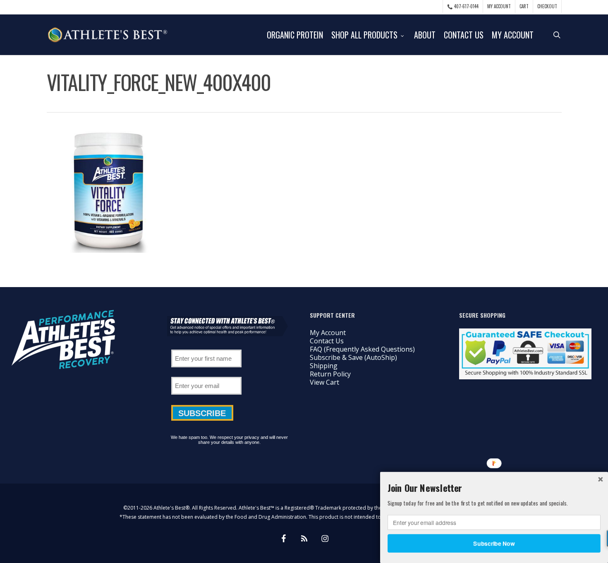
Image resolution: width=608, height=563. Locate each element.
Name (206, 346)
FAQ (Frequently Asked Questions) (362, 349)
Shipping (324, 365)
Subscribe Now (494, 543)
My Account (328, 332)
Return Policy (330, 374)
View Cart (324, 382)
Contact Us (327, 340)
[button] (494, 487)
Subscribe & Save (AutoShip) (353, 357)
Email (206, 373)
